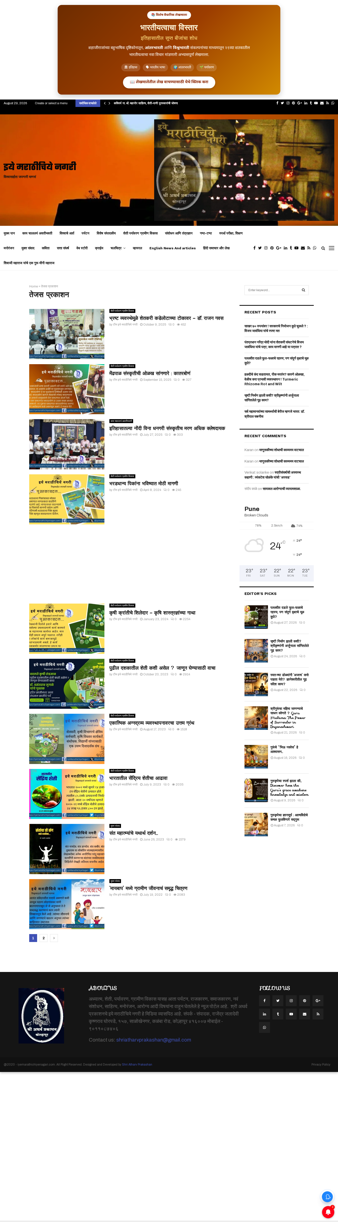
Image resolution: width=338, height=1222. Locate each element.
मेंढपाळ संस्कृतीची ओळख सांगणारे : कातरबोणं (149, 373)
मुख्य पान (9, 233)
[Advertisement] (129, 564)
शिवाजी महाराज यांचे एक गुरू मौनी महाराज (29, 263)
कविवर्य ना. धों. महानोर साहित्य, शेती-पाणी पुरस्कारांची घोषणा (146, 103)
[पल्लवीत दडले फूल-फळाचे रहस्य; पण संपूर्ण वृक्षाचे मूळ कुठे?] (256, 617)
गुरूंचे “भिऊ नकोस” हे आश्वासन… (284, 749)
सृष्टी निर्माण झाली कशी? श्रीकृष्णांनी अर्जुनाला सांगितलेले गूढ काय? (289, 645)
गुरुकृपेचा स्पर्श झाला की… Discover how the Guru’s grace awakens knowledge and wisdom (289, 787)
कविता (45, 248)
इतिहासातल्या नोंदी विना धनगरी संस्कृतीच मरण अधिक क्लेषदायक (167, 428)
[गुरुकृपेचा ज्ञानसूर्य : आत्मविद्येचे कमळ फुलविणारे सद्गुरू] (256, 824)
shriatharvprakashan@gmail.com (153, 1040)
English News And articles (172, 248)
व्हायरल (137, 248)
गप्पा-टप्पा (206, 233)
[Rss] (310, 248)
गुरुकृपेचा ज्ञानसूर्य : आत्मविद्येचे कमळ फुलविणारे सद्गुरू (289, 817)
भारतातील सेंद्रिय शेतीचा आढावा (138, 778)
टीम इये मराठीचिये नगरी (125, 324)
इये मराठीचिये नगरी (40, 168)
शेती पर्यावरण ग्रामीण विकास (140, 233)
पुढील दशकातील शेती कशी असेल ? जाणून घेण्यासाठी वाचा (162, 668)
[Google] (280, 248)
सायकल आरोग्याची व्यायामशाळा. (282, 489)
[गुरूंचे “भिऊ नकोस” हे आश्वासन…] (256, 756)
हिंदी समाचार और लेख (216, 248)
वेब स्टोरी (82, 248)
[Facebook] (255, 248)
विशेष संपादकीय (106, 233)
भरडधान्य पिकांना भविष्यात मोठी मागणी (143, 483)
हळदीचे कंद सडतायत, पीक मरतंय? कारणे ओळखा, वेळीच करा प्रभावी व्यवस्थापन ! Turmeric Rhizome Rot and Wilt (274, 379)
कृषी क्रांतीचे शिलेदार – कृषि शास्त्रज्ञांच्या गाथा (152, 613)
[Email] (304, 248)
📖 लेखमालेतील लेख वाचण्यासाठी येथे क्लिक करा (169, 82)
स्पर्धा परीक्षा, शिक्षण (231, 233)
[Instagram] (267, 248)
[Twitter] (261, 248)
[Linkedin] (287, 248)
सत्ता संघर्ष (63, 248)
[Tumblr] (292, 248)
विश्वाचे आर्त (67, 233)
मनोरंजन (9, 248)
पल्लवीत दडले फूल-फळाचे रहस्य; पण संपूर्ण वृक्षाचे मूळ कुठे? (287, 612)
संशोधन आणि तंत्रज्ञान (179, 233)
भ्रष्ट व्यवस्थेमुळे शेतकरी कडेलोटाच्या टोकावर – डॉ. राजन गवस (166, 318)
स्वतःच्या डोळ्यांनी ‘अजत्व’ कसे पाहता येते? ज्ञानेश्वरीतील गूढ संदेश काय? (289, 679)
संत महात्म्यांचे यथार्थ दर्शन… (133, 833)
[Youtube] (297, 248)
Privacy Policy (321, 1064)
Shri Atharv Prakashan (137, 1064)
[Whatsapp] (316, 248)
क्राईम (99, 248)
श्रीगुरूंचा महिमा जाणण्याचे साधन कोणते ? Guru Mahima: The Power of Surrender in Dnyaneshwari (288, 717)
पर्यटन (85, 233)
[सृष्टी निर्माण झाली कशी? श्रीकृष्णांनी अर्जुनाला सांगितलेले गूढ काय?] (256, 650)
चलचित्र (116, 248)
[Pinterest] (273, 248)
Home (33, 286)
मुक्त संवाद (28, 248)
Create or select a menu (51, 103)
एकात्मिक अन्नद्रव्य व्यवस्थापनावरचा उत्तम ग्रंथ (151, 723)
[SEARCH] (303, 290)
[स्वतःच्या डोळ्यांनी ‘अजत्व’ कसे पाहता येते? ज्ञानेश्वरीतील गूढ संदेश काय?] (256, 684)
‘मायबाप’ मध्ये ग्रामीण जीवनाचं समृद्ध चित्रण (148, 888)
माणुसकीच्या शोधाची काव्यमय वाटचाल (281, 450)
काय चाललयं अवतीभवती (37, 233)
